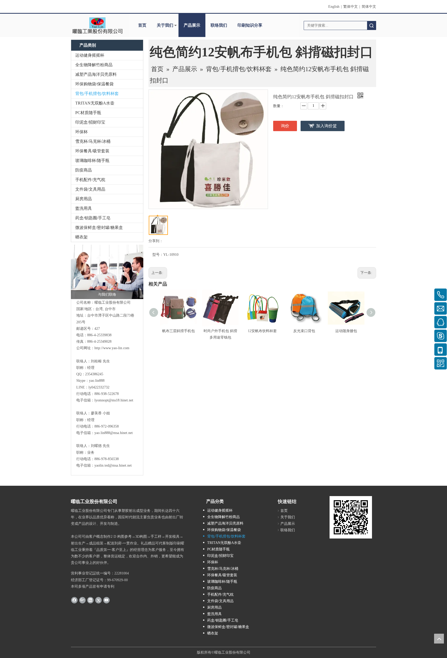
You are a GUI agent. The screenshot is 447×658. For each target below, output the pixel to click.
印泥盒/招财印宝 (90, 122)
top (439, 639)
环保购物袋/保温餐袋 (94, 84)
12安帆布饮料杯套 (262, 331)
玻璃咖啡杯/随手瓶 (92, 160)
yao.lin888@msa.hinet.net (113, 433)
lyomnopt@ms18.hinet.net (113, 400)
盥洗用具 (83, 208)
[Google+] (82, 600)
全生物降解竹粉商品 (94, 65)
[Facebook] (74, 600)
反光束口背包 (304, 331)
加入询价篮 (326, 126)
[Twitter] (98, 600)
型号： (157, 255)
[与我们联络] (107, 272)
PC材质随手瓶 (88, 112)
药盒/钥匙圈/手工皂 (92, 218)
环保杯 (81, 132)
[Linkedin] (90, 600)
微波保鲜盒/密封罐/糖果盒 (99, 227)
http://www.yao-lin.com (111, 348)
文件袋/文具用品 (90, 189)
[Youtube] (106, 600)
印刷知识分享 (249, 25)
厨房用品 (83, 199)
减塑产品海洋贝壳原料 (96, 74)
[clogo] (97, 25)
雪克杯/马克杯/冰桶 (92, 141)
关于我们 (165, 25)
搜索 (371, 25)
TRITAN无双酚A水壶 (94, 103)
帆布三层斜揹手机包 (178, 331)
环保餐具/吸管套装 (92, 151)
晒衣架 (81, 237)
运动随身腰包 (346, 331)
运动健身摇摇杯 (89, 55)
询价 (285, 126)
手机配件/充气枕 (90, 179)
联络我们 (219, 25)
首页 (142, 25)
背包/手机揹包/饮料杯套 (97, 93)
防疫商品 (83, 170)
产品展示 (192, 25)
